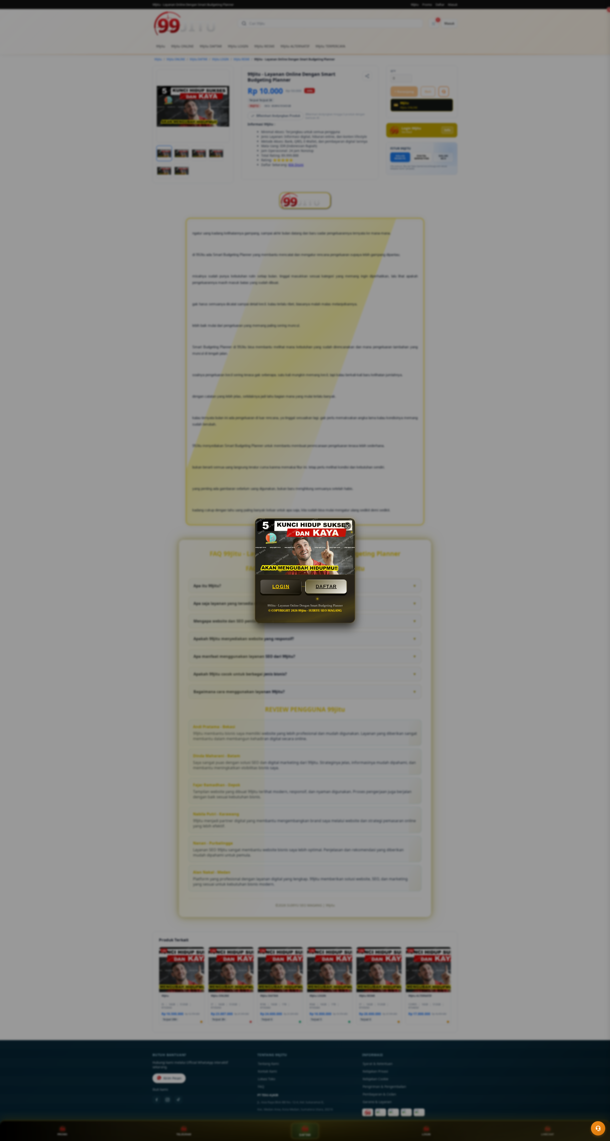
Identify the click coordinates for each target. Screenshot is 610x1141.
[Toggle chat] (598, 1128)
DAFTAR (326, 586)
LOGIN (281, 586)
